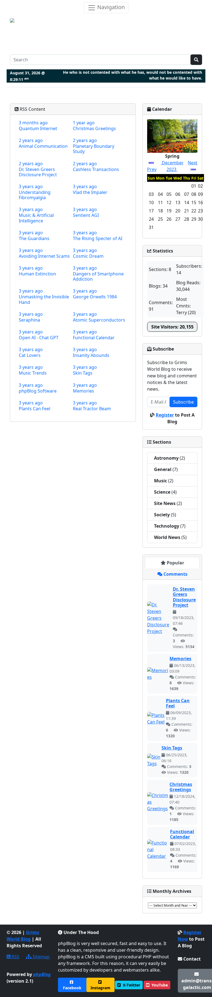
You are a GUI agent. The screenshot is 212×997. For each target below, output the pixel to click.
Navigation (110, 7)
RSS (14, 957)
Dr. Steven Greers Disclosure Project (184, 597)
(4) (165, 492)
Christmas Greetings (180, 787)
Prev (152, 169)
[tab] (172, 563)
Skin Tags (171, 748)
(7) (166, 469)
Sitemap (40, 957)
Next (192, 163)
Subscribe (183, 402)
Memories (180, 659)
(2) (169, 458)
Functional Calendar (182, 834)
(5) (165, 515)
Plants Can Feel (178, 703)
